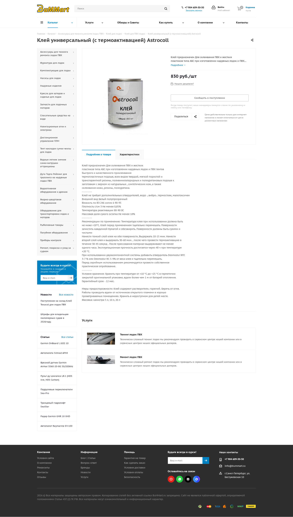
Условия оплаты (133, 472)
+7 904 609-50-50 (194, 7)
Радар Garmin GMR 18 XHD (55, 416)
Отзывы (41, 477)
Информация (89, 452)
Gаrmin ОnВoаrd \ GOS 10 (55, 343)
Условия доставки (134, 467)
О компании (44, 462)
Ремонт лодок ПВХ (131, 357)
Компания (43, 452)
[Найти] (166, 8)
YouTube (171, 479)
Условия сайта (45, 458)
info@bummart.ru (235, 465)
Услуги (84, 477)
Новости (86, 472)
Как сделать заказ (134, 462)
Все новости (66, 294)
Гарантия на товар (135, 458)
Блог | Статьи (88, 458)
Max (196, 479)
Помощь (129, 452)
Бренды (85, 467)
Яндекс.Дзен (188, 479)
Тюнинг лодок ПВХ (131, 334)
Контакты (42, 472)
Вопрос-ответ (89, 462)
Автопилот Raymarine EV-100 (56, 425)
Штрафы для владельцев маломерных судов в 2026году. (55, 318)
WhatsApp (179, 479)
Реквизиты (43, 467)
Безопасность (132, 477)
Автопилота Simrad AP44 (54, 353)
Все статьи (67, 337)
